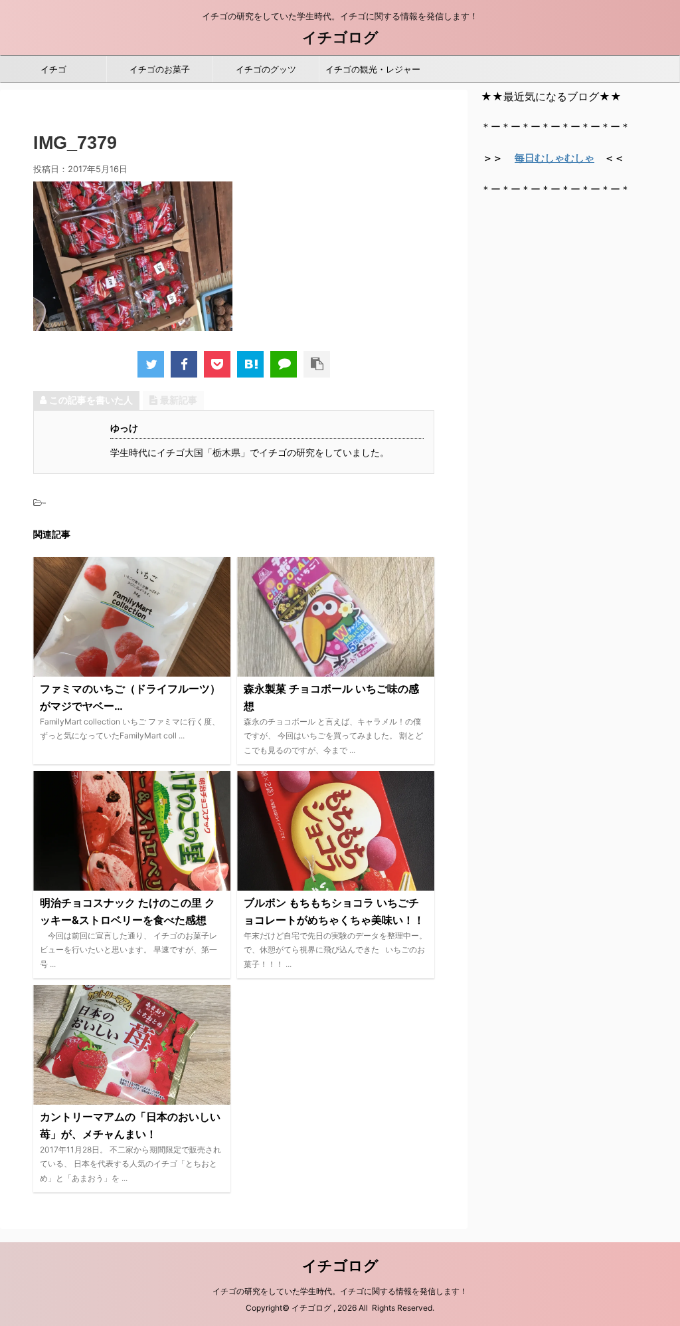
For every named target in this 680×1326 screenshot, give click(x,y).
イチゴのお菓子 (159, 69)
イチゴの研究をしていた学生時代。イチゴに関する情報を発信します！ (340, 1291)
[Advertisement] (580, 294)
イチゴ (53, 69)
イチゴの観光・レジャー (372, 69)
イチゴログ (340, 37)
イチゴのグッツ (266, 69)
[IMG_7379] (250, 364)
